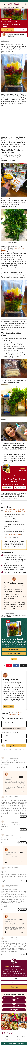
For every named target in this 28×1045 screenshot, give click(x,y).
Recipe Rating (5, 732)
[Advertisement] (14, 121)
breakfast (24, 7)
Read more (7, 706)
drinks (20, 1006)
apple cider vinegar (15, 534)
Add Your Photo (15, 653)
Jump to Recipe (8, 30)
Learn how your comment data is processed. (13, 750)
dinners (8, 1002)
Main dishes (11, 7)
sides (20, 1002)
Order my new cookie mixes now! (13, 1)
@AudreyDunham (17, 458)
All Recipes (4, 7)
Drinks (16, 21)
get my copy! (14, 987)
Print (18, 30)
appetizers (20, 998)
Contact (7, 1036)
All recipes (14, 1010)
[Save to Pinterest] (9, 665)
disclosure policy (5, 41)
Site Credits (21, 1043)
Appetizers (17, 7)
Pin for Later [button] (21, 487)
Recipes (10, 21)
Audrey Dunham (13, 4)
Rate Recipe (8, 487)
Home (4, 21)
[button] (20, 468)
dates (6, 537)
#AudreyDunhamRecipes (18, 644)
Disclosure (7, 1039)
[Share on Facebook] (16, 665)
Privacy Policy (21, 1036)
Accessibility (20, 1039)
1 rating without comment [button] (16, 713)
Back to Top (22, 1032)
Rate (24, 30)
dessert (7, 1006)
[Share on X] (23, 665)
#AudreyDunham (14, 460)
